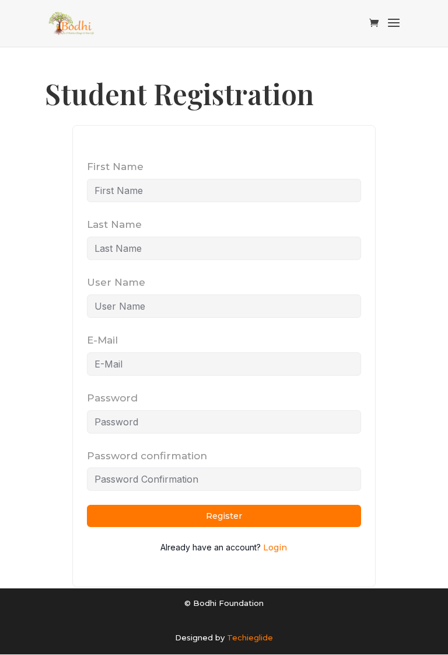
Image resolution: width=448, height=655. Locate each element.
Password (112, 398)
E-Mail (102, 340)
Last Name (114, 224)
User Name (116, 282)
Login (275, 547)
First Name (115, 166)
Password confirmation (147, 456)
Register (224, 516)
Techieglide (250, 637)
